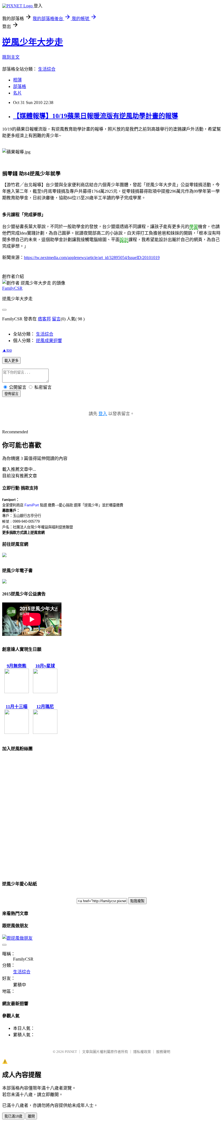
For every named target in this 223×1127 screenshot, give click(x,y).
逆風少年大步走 (32, 42)
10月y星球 (45, 666)
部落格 (19, 86)
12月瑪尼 (45, 706)
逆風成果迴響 (49, 340)
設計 (124, 239)
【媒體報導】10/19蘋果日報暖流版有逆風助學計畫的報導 (95, 115)
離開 (31, 1116)
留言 (56, 319)
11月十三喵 (16, 706)
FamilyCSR (12, 288)
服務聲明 (163, 1052)
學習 (193, 226)
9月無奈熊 (16, 666)
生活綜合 (46, 69)
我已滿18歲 (13, 1116)
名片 (17, 93)
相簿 (17, 80)
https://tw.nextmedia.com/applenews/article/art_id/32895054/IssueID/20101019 (92, 257)
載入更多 (11, 361)
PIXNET (71, 1052)
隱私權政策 (142, 1052)
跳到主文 (11, 57)
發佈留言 (11, 394)
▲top (7, 350)
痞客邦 (44, 319)
